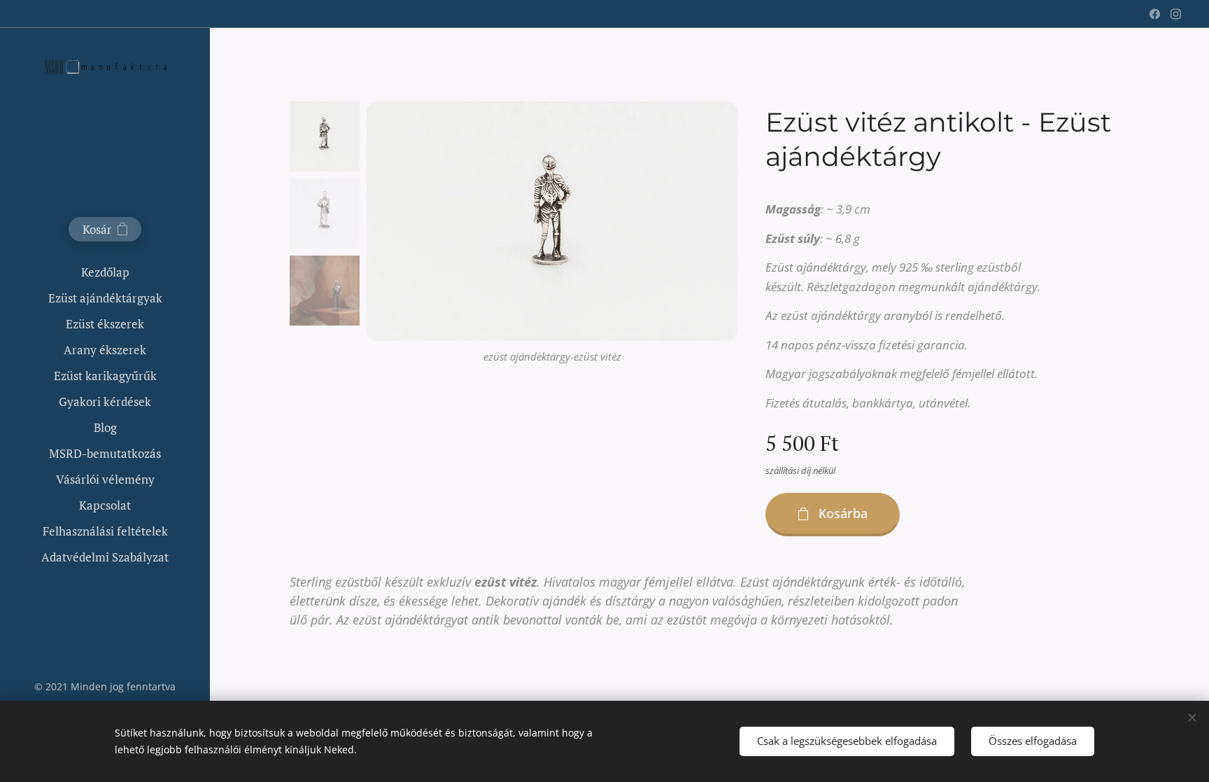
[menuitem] (105, 272)
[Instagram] (1176, 14)
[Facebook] (1155, 14)
